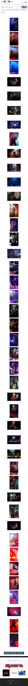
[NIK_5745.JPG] (14, 79)
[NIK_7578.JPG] (14, 626)
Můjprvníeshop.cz (17, 660)
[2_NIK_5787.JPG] (14, 93)
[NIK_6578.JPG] (14, 225)
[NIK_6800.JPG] (14, 382)
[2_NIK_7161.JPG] (14, 468)
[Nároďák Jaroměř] (7, 2)
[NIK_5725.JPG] (14, 53)
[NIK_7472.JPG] (14, 540)
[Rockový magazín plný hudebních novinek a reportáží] (14, 673)
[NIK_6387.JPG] (14, 194)
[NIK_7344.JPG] (14, 523)
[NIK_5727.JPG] (14, 67)
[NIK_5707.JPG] (14, 38)
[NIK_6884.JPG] (14, 411)
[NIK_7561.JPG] (14, 609)
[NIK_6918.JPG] (14, 437)
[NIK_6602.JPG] (14, 251)
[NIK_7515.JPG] (14, 583)
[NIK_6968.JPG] (14, 451)
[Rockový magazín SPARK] (14, 665)
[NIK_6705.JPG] (14, 325)
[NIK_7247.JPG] (14, 511)
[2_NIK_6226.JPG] (14, 164)
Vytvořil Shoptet (15, 683)
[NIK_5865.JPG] (14, 108)
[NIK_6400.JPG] (14, 210)
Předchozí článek (9, 653)
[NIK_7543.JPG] (14, 597)
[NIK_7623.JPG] (14, 640)
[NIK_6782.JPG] (14, 353)
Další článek (20, 653)
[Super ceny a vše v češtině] (21, 672)
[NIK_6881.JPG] (14, 394)
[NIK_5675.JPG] (14, 24)
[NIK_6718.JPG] (14, 339)
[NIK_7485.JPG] (14, 568)
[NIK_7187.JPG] (14, 482)
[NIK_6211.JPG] (14, 151)
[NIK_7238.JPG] (14, 494)
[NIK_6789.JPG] (14, 368)
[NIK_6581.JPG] (14, 239)
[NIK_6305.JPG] (14, 179)
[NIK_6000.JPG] (14, 122)
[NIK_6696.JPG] (14, 311)
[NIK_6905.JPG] (14, 423)
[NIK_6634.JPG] (14, 282)
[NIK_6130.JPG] (14, 139)
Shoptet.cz (9, 660)
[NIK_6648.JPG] (14, 296)
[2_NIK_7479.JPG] (14, 554)
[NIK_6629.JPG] (14, 268)
